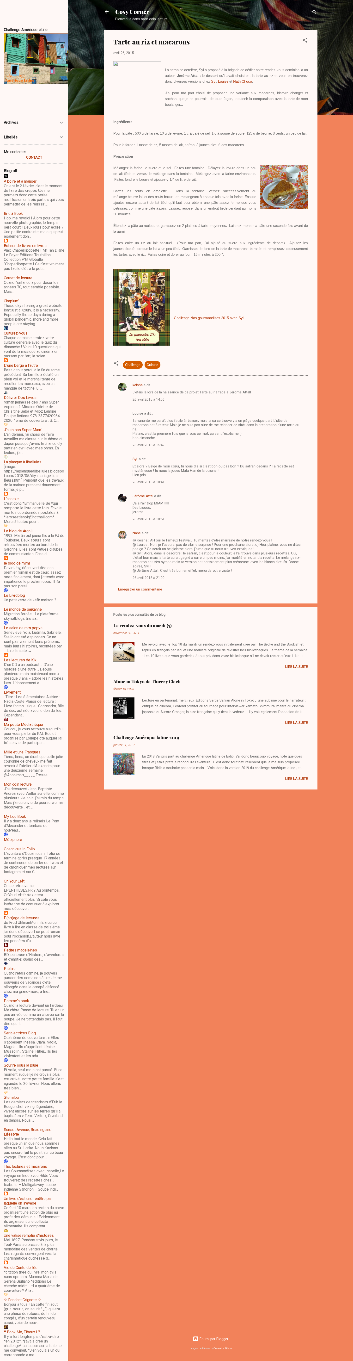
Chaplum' (11, 301)
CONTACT (34, 157)
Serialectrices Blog (20, 1033)
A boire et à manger (20, 181)
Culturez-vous (15, 333)
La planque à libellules (22, 462)
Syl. (135, 459)
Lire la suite (296, 667)
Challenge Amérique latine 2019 (146, 737)
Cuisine (152, 365)
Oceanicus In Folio (19, 849)
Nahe (137, 533)
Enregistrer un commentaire (140, 589)
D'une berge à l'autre (21, 365)
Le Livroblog (14, 595)
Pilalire (10, 968)
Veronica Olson (223, 1348)
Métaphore (13, 839)
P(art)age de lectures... (23, 918)
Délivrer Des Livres (20, 397)
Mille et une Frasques (22, 752)
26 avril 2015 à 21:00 (148, 578)
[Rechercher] (314, 13)
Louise (223, 81)
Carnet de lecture (18, 278)
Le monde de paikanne (23, 609)
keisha (138, 385)
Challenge (132, 365)
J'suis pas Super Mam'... (24, 430)
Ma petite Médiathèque (23, 724)
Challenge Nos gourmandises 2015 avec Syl (208, 318)
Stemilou (11, 1097)
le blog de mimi (17, 563)
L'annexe (11, 499)
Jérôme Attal (143, 496)
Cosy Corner (132, 11)
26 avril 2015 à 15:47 (148, 445)
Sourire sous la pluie (21, 1065)
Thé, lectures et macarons (25, 1166)
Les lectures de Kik (20, 660)
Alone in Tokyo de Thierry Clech (147, 681)
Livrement (12, 692)
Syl (213, 81)
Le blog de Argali (18, 531)
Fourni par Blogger (213, 1339)
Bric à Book (13, 213)
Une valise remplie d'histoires (29, 1235)
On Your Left (14, 881)
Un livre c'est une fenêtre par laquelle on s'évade (28, 1201)
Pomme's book (16, 1001)
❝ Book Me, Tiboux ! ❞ (22, 1332)
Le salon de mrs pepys (23, 628)
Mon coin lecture (18, 784)
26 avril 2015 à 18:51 (148, 519)
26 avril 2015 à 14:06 (148, 399)
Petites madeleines (20, 950)
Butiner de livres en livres (25, 245)
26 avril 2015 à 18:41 (148, 482)
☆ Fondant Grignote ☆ (22, 1300)
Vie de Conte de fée (20, 1267)
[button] (305, 41)
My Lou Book (15, 816)
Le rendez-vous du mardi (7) (142, 625)
